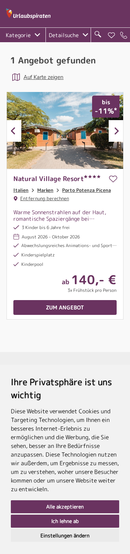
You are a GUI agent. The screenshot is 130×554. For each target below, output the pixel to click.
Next (116, 131)
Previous (14, 131)
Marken (45, 190)
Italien (21, 190)
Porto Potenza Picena (86, 190)
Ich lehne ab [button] (65, 521)
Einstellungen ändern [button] (65, 535)
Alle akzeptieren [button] (65, 506)
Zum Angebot (65, 307)
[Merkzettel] (111, 35)
